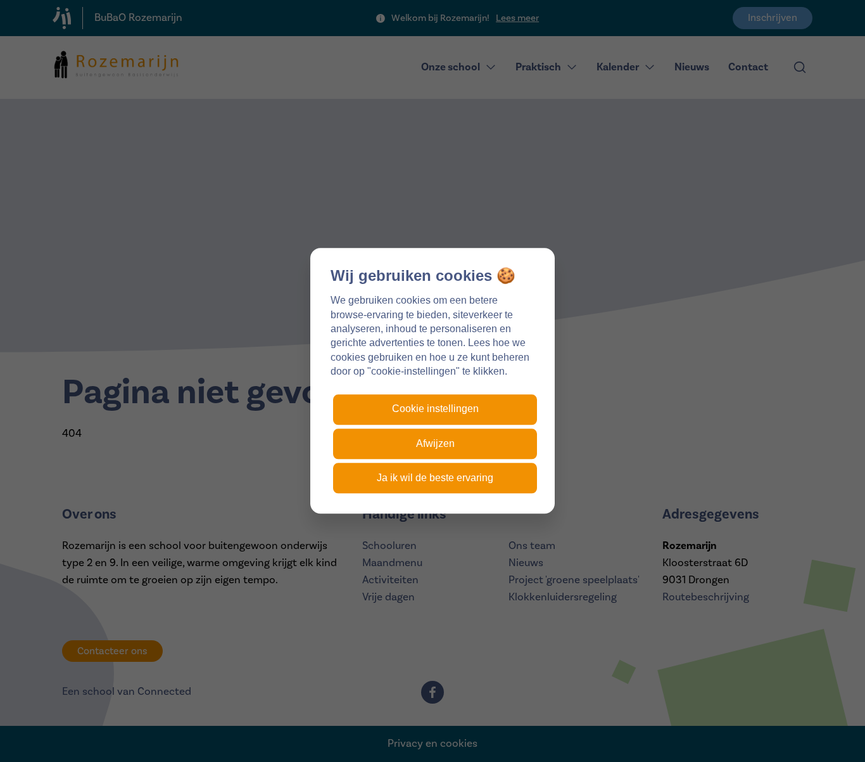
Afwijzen (435, 443)
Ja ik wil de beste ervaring (435, 478)
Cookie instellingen (435, 409)
